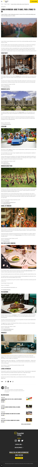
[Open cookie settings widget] (1, 465)
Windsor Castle (21, 112)
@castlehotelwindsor (6, 289)
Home (2, 4)
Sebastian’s (17, 76)
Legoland (10, 149)
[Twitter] (22, 441)
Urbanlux (2, 356)
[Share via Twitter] (10, 381)
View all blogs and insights (26, 424)
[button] (1, 1)
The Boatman (14, 314)
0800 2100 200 (19, 455)
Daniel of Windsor (19, 234)
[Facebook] (19, 441)
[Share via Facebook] (6, 381)
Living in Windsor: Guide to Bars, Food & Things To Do (20, 4)
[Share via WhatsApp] (13, 381)
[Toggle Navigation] (2, 1)
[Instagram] (16, 441)
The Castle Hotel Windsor (28, 270)
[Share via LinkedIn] (8, 381)
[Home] (6, 1)
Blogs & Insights (7, 4)
